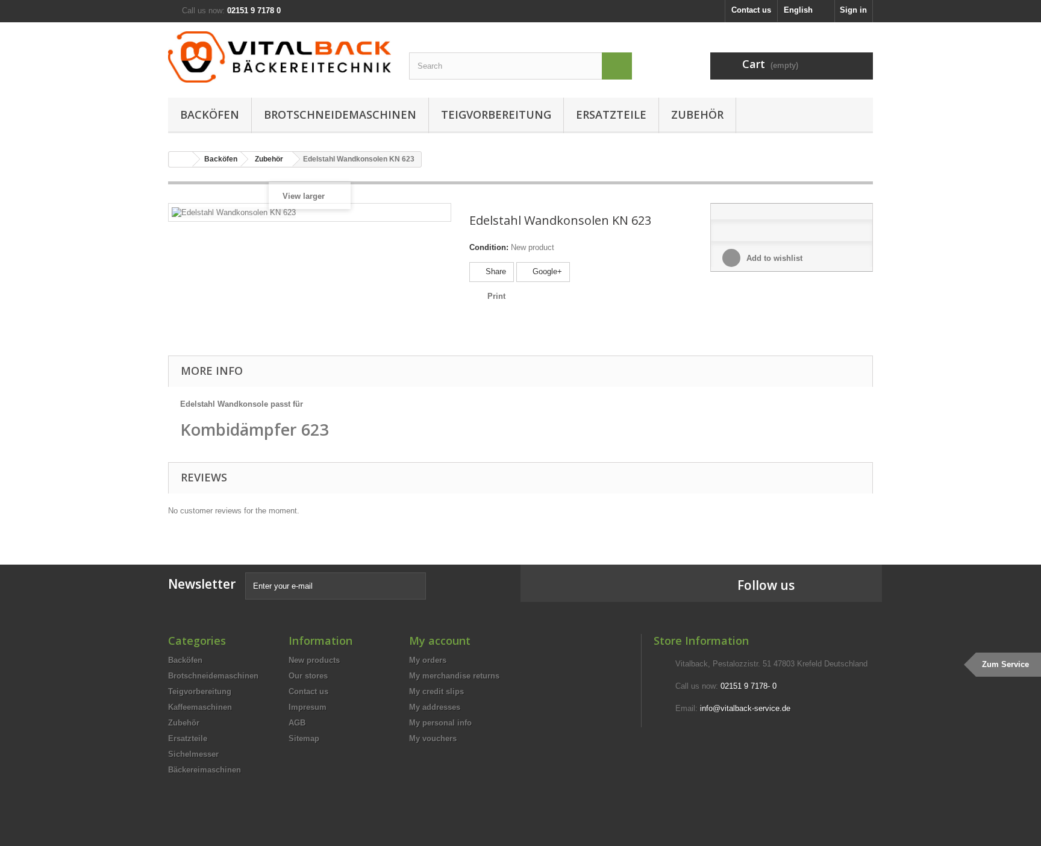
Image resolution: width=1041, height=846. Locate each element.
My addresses (434, 707)
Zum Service (1005, 664)
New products (314, 660)
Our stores (308, 675)
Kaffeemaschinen (200, 707)
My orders (427, 660)
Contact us (751, 9)
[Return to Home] (180, 159)
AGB (297, 722)
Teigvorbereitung (496, 114)
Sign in (853, 9)
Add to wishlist (773, 258)
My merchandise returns (454, 675)
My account (439, 640)
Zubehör (697, 114)
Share (494, 271)
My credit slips (436, 691)
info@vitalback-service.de (745, 708)
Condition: (488, 247)
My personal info (440, 722)
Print (496, 296)
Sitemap (304, 738)
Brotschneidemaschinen (340, 114)
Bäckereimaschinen (204, 769)
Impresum (308, 707)
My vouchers (433, 738)
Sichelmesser (193, 754)
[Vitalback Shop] (279, 57)
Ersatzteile (611, 114)
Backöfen (209, 114)
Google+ (546, 271)
